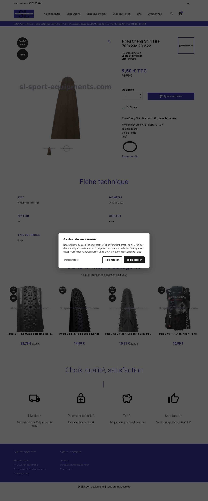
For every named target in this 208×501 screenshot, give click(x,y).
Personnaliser (71, 260)
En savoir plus (134, 251)
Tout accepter (134, 260)
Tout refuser (112, 260)
